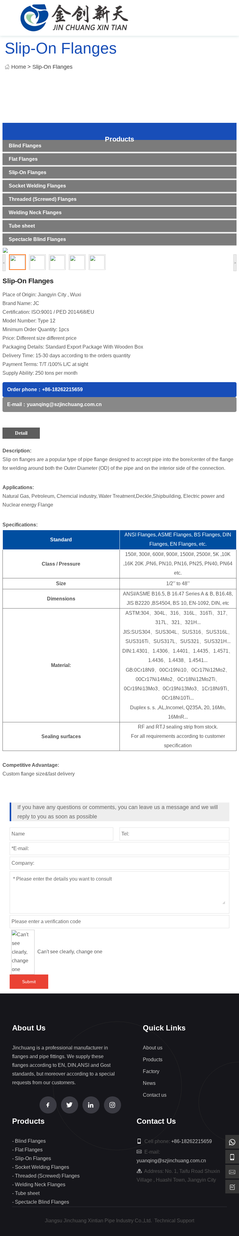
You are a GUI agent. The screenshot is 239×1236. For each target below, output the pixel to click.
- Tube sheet (26, 1193)
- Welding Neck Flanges (38, 1184)
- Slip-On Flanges (31, 1158)
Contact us (154, 1095)
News (149, 1083)
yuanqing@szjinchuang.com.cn (64, 404)
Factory (151, 1071)
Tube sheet (22, 226)
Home (18, 67)
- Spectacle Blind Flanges (40, 1202)
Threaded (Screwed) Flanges (43, 199)
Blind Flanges (25, 145)
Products (119, 139)
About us (152, 1047)
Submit (29, 981)
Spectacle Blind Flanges (37, 239)
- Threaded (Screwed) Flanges (46, 1175)
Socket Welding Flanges (37, 185)
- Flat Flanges (27, 1149)
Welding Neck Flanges (35, 212)
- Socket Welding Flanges (40, 1167)
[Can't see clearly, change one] (23, 952)
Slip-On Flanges (27, 172)
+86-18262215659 (62, 389)
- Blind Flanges (29, 1141)
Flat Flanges (23, 159)
